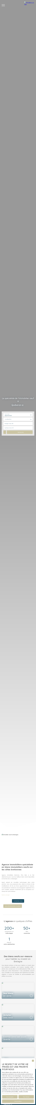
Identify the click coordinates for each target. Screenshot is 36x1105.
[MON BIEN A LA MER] (29, 5)
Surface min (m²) (9, 428)
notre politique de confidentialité (10, 1093)
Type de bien (7, 414)
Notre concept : (6, 895)
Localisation (8, 419)
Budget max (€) (9, 423)
